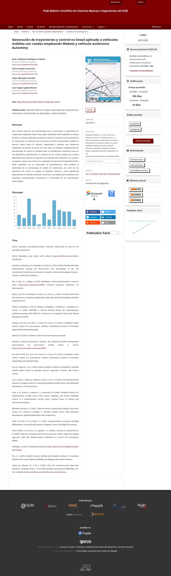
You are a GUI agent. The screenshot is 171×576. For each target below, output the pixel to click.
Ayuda (101, 26)
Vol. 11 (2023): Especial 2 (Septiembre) (47, 31)
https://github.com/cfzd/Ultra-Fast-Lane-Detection (46, 472)
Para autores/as (136, 165)
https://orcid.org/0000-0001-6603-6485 (25, 93)
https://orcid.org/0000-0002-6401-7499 (25, 74)
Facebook (134, 123)
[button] (93, 212)
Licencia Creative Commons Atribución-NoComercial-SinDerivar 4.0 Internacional (96, 547)
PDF (91, 110)
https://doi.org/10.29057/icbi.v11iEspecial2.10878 (38, 102)
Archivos (41, 26)
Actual (30, 26)
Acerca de (87, 26)
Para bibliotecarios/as (139, 170)
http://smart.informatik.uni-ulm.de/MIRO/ (29, 348)
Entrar (140, 2)
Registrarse (115, 2)
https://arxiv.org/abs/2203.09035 (32, 285)
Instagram (135, 129)
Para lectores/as (136, 159)
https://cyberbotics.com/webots (65, 256)
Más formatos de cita (95, 161)
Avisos (20, 26)
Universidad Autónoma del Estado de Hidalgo (96, 551)
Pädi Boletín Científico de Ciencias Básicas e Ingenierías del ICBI (85, 11)
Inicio (10, 26)
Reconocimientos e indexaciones (63, 26)
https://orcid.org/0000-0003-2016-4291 (25, 84)
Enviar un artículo (143, 141)
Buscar (157, 26)
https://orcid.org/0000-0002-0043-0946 (25, 65)
